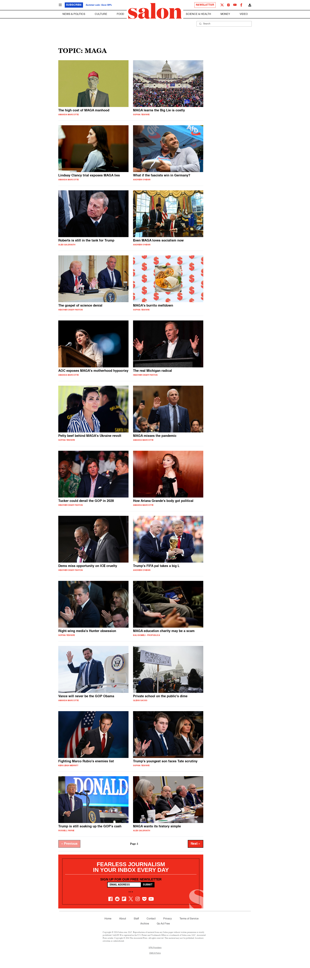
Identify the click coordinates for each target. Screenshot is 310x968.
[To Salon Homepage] (155, 11)
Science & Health (198, 14)
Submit (148, 884)
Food (120, 14)
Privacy (167, 919)
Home (107, 919)
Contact (151, 919)
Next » (195, 843)
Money (225, 14)
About (122, 919)
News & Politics (73, 14)
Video (244, 14)
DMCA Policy (155, 953)
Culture (101, 14)
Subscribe (74, 5)
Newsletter (205, 5)
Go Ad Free (163, 924)
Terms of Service (189, 919)
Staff (136, 919)
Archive (144, 924)
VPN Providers (155, 948)
